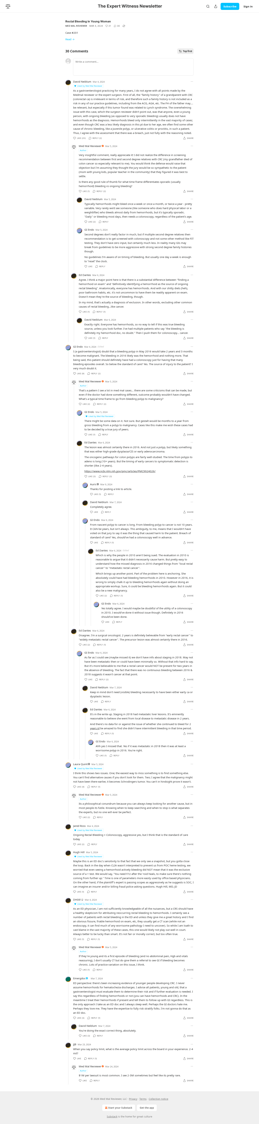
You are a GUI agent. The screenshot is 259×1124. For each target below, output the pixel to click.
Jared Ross (79, 826)
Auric (93, 484)
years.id (95, 728)
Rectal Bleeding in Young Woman (88, 21)
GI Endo (89, 229)
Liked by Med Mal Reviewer (89, 86)
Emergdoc (79, 978)
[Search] (207, 6)
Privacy (133, 1099)
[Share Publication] (215, 6)
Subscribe (229, 6)
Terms (143, 1099)
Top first (187, 51)
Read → (70, 39)
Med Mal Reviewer (76, 26)
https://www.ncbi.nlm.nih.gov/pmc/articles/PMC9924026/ (120, 471)
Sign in (248, 6)
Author (83, 150)
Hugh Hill (79, 852)
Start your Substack (120, 1107)
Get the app (147, 1107)
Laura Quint (80, 764)
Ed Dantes (85, 275)
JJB (74, 1044)
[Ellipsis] (192, 81)
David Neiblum (82, 81)
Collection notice (158, 1099)
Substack (112, 1116)
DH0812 (78, 899)
